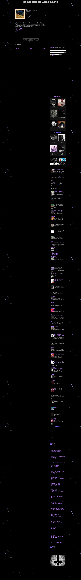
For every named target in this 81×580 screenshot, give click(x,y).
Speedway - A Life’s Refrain (54, 254)
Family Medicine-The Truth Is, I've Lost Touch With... (58, 509)
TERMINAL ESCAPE (53, 190)
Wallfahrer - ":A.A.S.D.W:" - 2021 (55, 303)
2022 (51, 432)
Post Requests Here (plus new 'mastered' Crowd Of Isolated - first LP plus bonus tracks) (59, 362)
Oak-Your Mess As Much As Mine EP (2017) (57, 451)
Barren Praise (52, 412)
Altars (55, 400)
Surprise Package (53, 473)
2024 (51, 430)
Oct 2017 (52, 442)
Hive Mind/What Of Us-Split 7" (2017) (56, 449)
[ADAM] (53, 105)
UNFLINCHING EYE (53, 353)
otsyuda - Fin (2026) (53, 182)
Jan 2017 (52, 547)
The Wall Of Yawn (53, 308)
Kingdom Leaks (53, 321)
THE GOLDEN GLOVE (57, 354)
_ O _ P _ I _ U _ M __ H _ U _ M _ (55, 235)
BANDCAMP (48, 4)
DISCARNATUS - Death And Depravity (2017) (57, 467)
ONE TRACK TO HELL (53, 256)
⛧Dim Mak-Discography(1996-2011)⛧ (59, 169)
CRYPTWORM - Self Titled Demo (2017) (56, 470)
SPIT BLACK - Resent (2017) (54, 466)
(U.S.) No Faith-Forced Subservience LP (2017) (57, 498)
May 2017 (52, 448)
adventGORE (52, 374)
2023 (51, 431)
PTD (51, 314)
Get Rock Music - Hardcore (54, 253)
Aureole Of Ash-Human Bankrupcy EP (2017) (57, 542)
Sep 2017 (52, 443)
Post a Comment (18, 45)
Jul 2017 (52, 445)
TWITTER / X (39, 4)
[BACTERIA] (53, 127)
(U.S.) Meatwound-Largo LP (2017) (55, 490)
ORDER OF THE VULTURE (54, 527)
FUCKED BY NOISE (53, 380)
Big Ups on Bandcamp (18, 28)
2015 (51, 550)
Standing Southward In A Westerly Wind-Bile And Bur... (58, 529)
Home (31, 48)
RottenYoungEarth (53, 247)
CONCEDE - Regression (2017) (55, 464)
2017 (51, 438)
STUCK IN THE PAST (53, 418)
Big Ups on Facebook (18, 29)
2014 (51, 551)
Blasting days (52, 209)
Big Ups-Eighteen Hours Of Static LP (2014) (21, 32)
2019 (51, 436)
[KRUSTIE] (61, 124)
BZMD (51, 168)
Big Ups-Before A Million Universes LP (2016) (57, 508)
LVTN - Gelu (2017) (53, 458)
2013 (51, 552)
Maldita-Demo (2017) (54, 515)
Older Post (44, 48)
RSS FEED (53, 4)
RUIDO (51, 272)
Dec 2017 (52, 439)
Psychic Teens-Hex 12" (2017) (55, 510)
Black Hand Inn (53, 216)
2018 (51, 437)
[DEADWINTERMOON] (61, 116)
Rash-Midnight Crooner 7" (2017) (55, 484)
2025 (51, 429)
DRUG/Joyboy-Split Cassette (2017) (56, 483)
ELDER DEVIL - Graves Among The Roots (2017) (57, 491)
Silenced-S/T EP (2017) (54, 489)
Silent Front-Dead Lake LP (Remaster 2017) (57, 536)
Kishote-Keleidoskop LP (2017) (55, 514)
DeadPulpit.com (29, 4)
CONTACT (34, 4)
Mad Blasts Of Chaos (53, 341)
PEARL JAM (56, 388)
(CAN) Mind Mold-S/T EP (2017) (55, 502)
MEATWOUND (53, 528)
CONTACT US (52, 47)
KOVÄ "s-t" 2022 (56, 273)
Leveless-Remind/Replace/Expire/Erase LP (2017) (57, 520)
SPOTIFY (44, 4)
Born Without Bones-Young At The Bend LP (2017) (57, 478)
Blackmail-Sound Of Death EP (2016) (56, 521)
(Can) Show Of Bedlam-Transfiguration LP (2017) (57, 476)
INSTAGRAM (62, 129)
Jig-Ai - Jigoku (56, 217)
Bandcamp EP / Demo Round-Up (55, 472)
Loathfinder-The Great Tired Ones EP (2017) (57, 501)
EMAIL (54, 118)
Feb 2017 (52, 546)
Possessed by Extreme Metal (54, 326)
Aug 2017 (52, 444)
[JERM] (53, 116)
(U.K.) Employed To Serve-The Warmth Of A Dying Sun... (58, 456)
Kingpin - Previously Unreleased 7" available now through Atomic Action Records (59, 420)
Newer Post (17, 48)
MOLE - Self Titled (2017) (54, 495)
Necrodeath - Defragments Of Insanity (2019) (57, 394)
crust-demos (52, 347)
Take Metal (52, 241)
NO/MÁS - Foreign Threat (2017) (55, 465)
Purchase (16, 30)
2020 (51, 435)
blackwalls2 (52, 263)
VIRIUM (52, 497)
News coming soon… (57, 248)
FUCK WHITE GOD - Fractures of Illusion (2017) (57, 471)
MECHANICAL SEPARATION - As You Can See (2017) (58, 496)
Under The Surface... (53, 291)
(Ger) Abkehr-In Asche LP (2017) (55, 485)
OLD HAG (52, 526)
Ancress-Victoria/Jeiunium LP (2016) (56, 516)
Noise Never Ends (53, 296)
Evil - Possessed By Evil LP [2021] (58, 315)
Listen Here (16, 31)
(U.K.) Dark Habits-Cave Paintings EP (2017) (57, 503)
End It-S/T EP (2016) (53, 507)
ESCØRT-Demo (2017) (54, 537)
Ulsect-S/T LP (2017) (54, 479)
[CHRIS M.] (61, 105)
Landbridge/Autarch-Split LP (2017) (56, 450)
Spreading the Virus (53, 367)
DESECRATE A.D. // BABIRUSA (58, 191)
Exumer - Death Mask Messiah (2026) (59, 197)
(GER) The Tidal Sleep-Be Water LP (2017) (56, 452)
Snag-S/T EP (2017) (53, 504)
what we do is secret (53, 229)
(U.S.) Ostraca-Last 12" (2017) (55, 477)
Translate (52, 55)
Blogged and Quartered (54, 360)
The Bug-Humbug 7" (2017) (54, 457)
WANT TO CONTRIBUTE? (57, 96)
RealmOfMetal (52, 302)
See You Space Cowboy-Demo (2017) (56, 541)
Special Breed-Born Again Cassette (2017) (56, 522)
